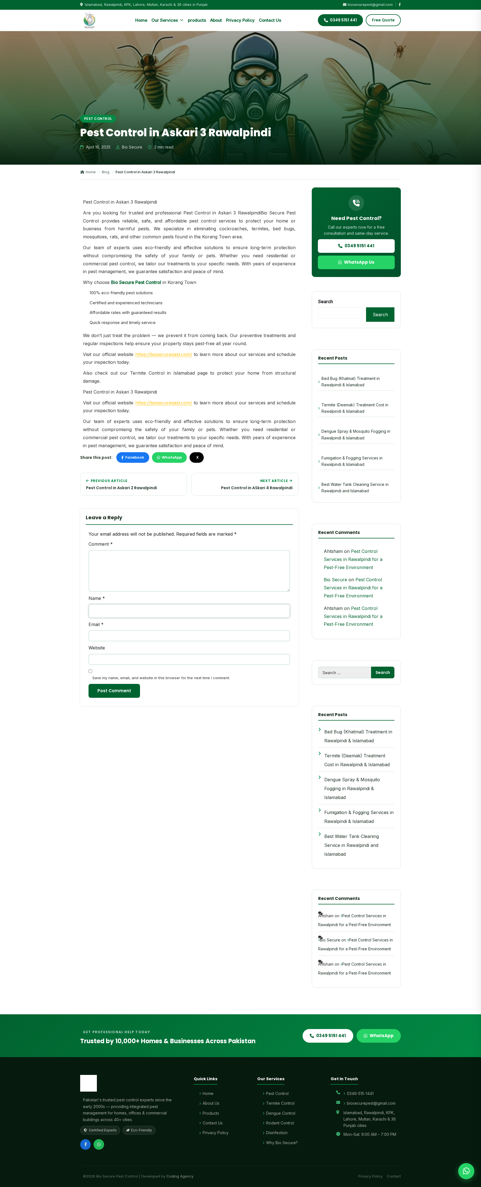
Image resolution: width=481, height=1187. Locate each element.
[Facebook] (85, 1144)
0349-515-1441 (360, 1093)
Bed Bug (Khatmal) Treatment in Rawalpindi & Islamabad (351, 381)
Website (97, 648)
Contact (394, 1176)
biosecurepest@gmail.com (370, 5)
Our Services (164, 20)
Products (211, 1113)
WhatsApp (172, 457)
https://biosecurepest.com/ (163, 354)
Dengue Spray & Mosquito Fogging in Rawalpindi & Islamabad (356, 434)
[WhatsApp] (99, 1144)
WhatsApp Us (359, 262)
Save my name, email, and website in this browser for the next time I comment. (161, 678)
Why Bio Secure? (282, 1142)
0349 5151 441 (359, 246)
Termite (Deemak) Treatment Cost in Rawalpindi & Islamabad (355, 408)
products (197, 20)
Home (141, 20)
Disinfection (277, 1132)
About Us (211, 1103)
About (216, 20)
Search (325, 301)
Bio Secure (335, 579)
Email (96, 624)
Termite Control (280, 1103)
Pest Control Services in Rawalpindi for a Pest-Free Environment (353, 559)
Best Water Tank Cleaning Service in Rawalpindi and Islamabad (355, 487)
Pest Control (98, 118)
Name (97, 598)
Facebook (134, 457)
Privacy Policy (240, 20)
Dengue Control (280, 1113)
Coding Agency (179, 1176)
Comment (101, 544)
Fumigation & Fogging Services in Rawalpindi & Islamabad (352, 461)
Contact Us (270, 20)
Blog (105, 172)
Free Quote (383, 20)
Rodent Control (280, 1123)
